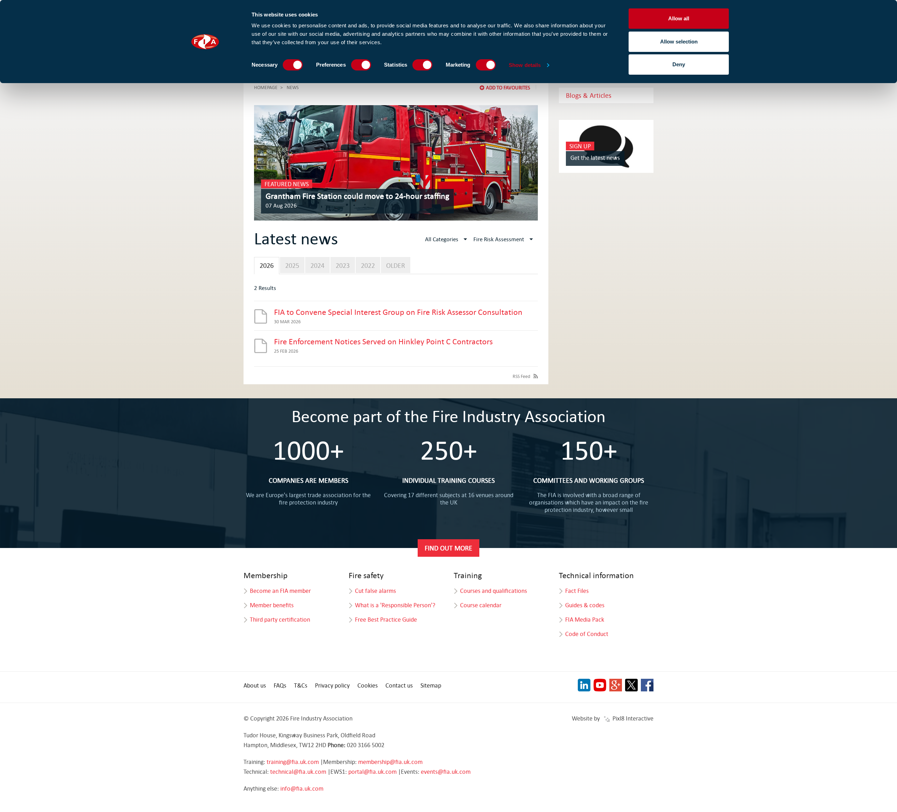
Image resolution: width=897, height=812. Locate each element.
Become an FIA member (280, 590)
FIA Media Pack (584, 619)
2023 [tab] (343, 265)
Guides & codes (584, 605)
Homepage (266, 87)
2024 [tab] (317, 265)
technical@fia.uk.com (298, 771)
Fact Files (577, 590)
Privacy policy (332, 685)
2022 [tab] (368, 265)
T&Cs (300, 685)
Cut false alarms (375, 590)
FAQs (280, 685)
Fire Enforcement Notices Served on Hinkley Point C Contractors (383, 341)
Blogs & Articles (588, 95)
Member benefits (272, 605)
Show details (525, 65)
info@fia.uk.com (301, 788)
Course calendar (480, 605)
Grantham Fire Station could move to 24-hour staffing (357, 196)
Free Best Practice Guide (386, 619)
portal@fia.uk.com (372, 771)
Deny (678, 64)
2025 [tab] (292, 265)
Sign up (580, 146)
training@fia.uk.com (293, 761)
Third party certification (280, 619)
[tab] (266, 265)
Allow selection (679, 42)
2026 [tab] (267, 265)
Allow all (678, 18)
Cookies (367, 685)
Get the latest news (595, 157)
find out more (448, 548)
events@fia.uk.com (446, 771)
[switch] (361, 64)
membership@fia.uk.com (390, 761)
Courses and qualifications (493, 590)
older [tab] (395, 265)
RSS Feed (521, 376)
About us (255, 685)
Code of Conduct (586, 633)
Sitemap (430, 685)
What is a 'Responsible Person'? (395, 605)
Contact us (399, 685)
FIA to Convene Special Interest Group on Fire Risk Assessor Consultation (398, 312)
